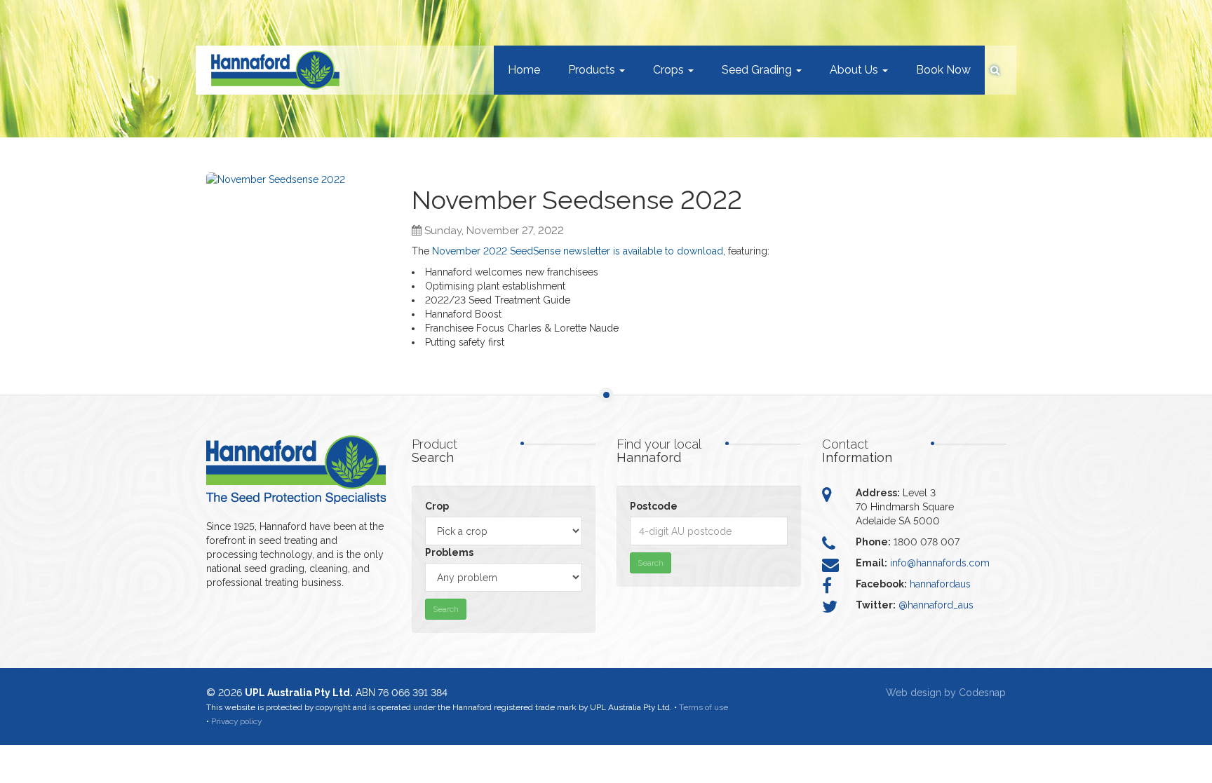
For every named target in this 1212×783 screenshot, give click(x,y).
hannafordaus (940, 584)
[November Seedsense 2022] (298, 239)
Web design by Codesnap (946, 692)
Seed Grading (758, 69)
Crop (437, 506)
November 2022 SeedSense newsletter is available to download (577, 251)
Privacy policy (236, 721)
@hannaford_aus (936, 605)
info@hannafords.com (940, 562)
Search (446, 609)
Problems (449, 552)
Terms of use (703, 707)
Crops (670, 69)
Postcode (654, 506)
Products (593, 69)
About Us (855, 69)
